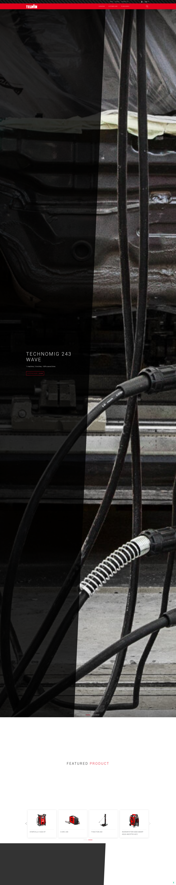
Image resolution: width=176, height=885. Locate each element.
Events (117, 1)
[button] (149, 823)
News (111, 1)
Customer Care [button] (112, 6)
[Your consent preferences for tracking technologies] (173, 882)
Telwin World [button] (125, 6)
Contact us (124, 1)
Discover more (33, 374)
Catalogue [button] (101, 6)
